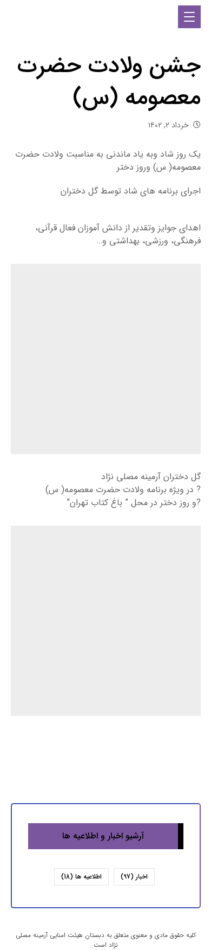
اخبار (134, 876)
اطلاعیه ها (81, 876)
